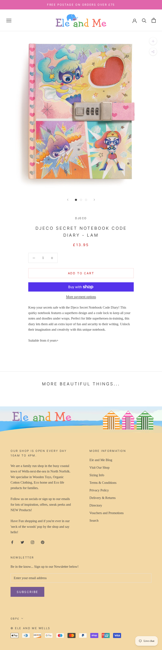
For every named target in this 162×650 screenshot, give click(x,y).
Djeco (81, 218)
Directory (95, 505)
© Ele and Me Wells (30, 628)
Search (94, 520)
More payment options (81, 296)
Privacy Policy (99, 490)
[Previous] (67, 200)
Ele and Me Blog (100, 460)
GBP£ (15, 618)
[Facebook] (12, 542)
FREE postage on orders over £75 (81, 4)
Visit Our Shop (99, 467)
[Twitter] (22, 542)
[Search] (144, 20)
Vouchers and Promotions (106, 513)
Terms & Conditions (102, 482)
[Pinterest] (42, 542)
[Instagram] (32, 542)
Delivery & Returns (102, 498)
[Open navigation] (8, 20)
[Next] (94, 200)
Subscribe (27, 592)
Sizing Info (96, 475)
